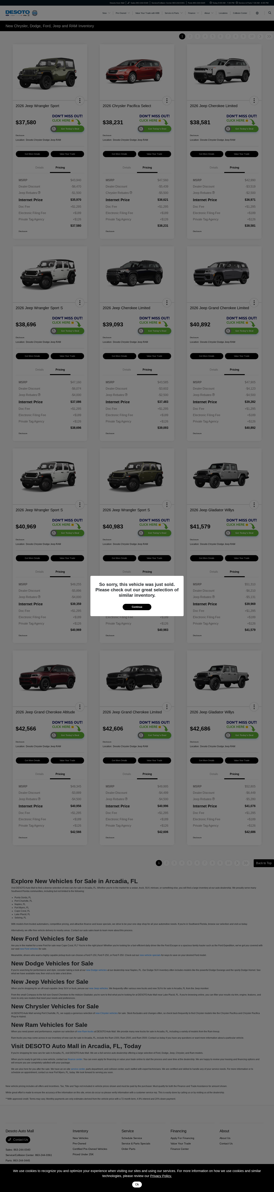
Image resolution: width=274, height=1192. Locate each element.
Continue (137, 607)
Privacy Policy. (161, 1176)
